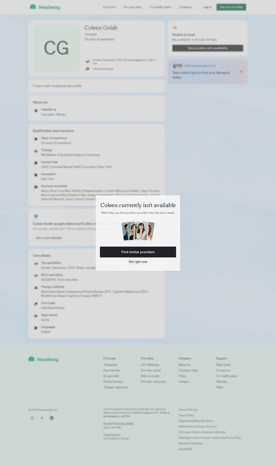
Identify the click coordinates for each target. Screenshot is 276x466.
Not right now (138, 262)
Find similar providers (138, 252)
